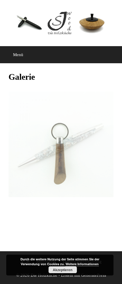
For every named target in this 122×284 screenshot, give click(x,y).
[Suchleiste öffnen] (113, 54)
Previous (19, 144)
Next (103, 144)
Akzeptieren (62, 269)
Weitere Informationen (82, 264)
